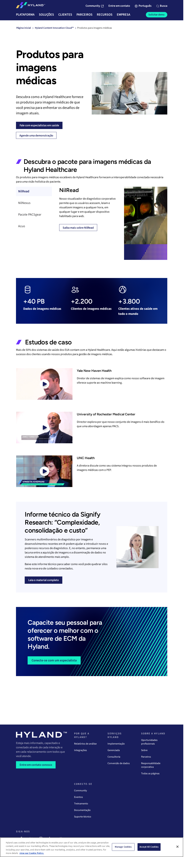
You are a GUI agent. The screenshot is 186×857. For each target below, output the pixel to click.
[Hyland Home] (30, 6)
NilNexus (24, 203)
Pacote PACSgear (29, 214)
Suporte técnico (82, 817)
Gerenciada (114, 750)
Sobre (144, 750)
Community (80, 790)
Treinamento (81, 803)
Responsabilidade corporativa (150, 765)
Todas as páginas (150, 773)
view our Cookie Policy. (31, 853)
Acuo (21, 226)
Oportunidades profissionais (149, 742)
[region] (91, 847)
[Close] (177, 847)
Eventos (78, 797)
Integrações (80, 750)
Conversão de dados (119, 763)
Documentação (82, 810)
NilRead (23, 191)
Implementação (116, 744)
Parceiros (146, 757)
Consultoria (114, 757)
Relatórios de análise (85, 744)
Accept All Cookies (149, 846)
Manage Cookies (123, 846)
